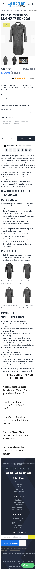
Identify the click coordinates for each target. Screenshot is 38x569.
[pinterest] (24, 468)
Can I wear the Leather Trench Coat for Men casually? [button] (14, 451)
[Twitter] (10, 150)
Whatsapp (19, 525)
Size (2, 94)
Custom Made (18, 505)
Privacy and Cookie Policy (11, 561)
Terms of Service (18, 491)
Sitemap (18, 486)
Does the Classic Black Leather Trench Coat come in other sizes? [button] (15, 435)
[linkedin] (11, 468)
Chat (19, 520)
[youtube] (15, 468)
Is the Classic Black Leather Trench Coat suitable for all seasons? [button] (16, 420)
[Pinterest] (14, 150)
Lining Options (6, 109)
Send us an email (19, 523)
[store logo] (16, 4)
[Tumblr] (18, 150)
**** (11, 103)
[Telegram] (22, 150)
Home (3, 11)
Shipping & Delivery (18, 507)
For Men (9, 11)
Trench (23, 11)
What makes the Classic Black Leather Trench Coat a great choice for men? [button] (16, 390)
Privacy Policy (18, 489)
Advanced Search (12, 564)
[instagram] (19, 468)
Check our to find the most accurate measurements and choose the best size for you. (15, 104)
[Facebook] (6, 150)
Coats (17, 11)
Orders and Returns (27, 561)
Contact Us (18, 484)
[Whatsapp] (30, 150)
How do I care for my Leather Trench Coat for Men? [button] (14, 405)
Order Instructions (7, 117)
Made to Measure (18, 502)
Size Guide (18, 500)
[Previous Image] (3, 39)
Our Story (18, 482)
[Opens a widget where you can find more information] (28, 565)
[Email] (26, 150)
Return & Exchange (18, 509)
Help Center (19, 527)
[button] (5, 60)
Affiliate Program (15, 566)
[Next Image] (33, 39)
